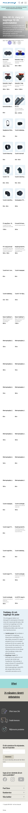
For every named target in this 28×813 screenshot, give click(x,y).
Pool (7, 40)
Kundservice (7, 792)
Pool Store (6, 788)
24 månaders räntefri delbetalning (14, 694)
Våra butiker (7, 797)
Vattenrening (11, 40)
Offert (14, 683)
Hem (4, 40)
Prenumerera (8, 756)
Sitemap (4, 810)
